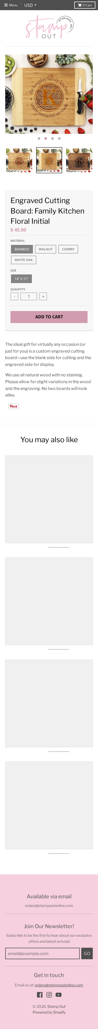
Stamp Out (56, 1006)
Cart (87, 5)
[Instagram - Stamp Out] (49, 995)
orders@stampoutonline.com (59, 985)
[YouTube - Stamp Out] (58, 995)
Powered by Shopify (49, 1012)
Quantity (17, 289)
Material (17, 241)
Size (13, 270)
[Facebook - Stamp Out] (40, 995)
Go (87, 953)
